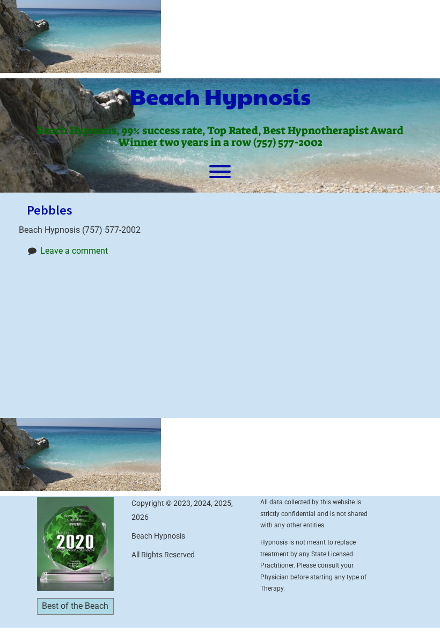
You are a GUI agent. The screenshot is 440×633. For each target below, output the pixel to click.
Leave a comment (74, 251)
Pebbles (49, 210)
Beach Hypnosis (220, 96)
